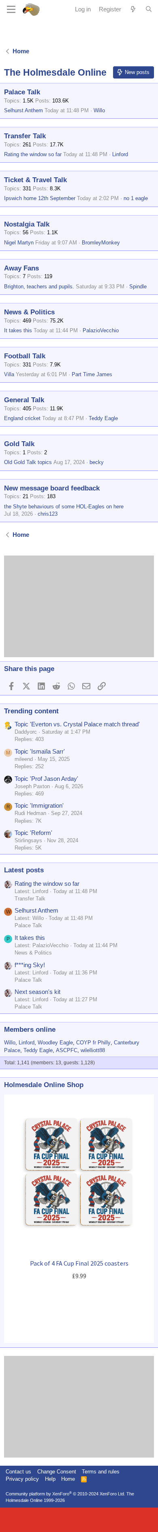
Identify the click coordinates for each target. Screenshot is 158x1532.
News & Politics (29, 312)
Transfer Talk (25, 136)
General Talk (24, 400)
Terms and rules (101, 1472)
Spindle (138, 286)
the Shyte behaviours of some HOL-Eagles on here (64, 506)
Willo (99, 110)
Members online (30, 1029)
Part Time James (92, 374)
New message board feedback (52, 488)
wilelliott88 (93, 1050)
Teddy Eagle (103, 418)
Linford (120, 154)
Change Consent (56, 1472)
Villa (9, 374)
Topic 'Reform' (33, 832)
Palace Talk (22, 92)
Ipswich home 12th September (39, 198)
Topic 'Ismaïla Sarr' (40, 751)
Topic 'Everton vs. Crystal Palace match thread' (77, 724)
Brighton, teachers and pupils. (39, 286)
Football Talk (24, 356)
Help (50, 1479)
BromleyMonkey (101, 243)
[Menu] (11, 9)
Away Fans (21, 268)
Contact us (18, 1472)
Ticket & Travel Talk (35, 180)
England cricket (22, 418)
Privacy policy (22, 1479)
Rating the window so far (33, 154)
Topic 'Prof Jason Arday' (46, 778)
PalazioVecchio (101, 330)
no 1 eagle (136, 198)
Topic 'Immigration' (39, 805)
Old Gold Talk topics (28, 462)
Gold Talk (19, 444)
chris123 (48, 514)
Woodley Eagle (55, 1042)
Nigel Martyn (19, 243)
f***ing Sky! (30, 964)
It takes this (18, 330)
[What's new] (133, 9)
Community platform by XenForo (65, 1493)
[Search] (148, 9)
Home (68, 1479)
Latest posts (24, 870)
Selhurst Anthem (23, 110)
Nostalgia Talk (26, 224)
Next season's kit (37, 991)
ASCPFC (66, 1050)
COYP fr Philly (93, 1042)
